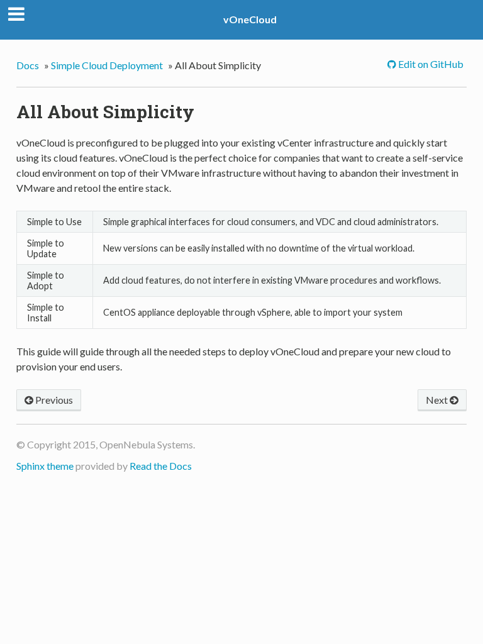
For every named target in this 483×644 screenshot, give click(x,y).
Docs (27, 65)
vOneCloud (250, 19)
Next (438, 400)
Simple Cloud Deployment (107, 65)
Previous (53, 400)
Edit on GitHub (430, 64)
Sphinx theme (45, 466)
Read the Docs (161, 466)
